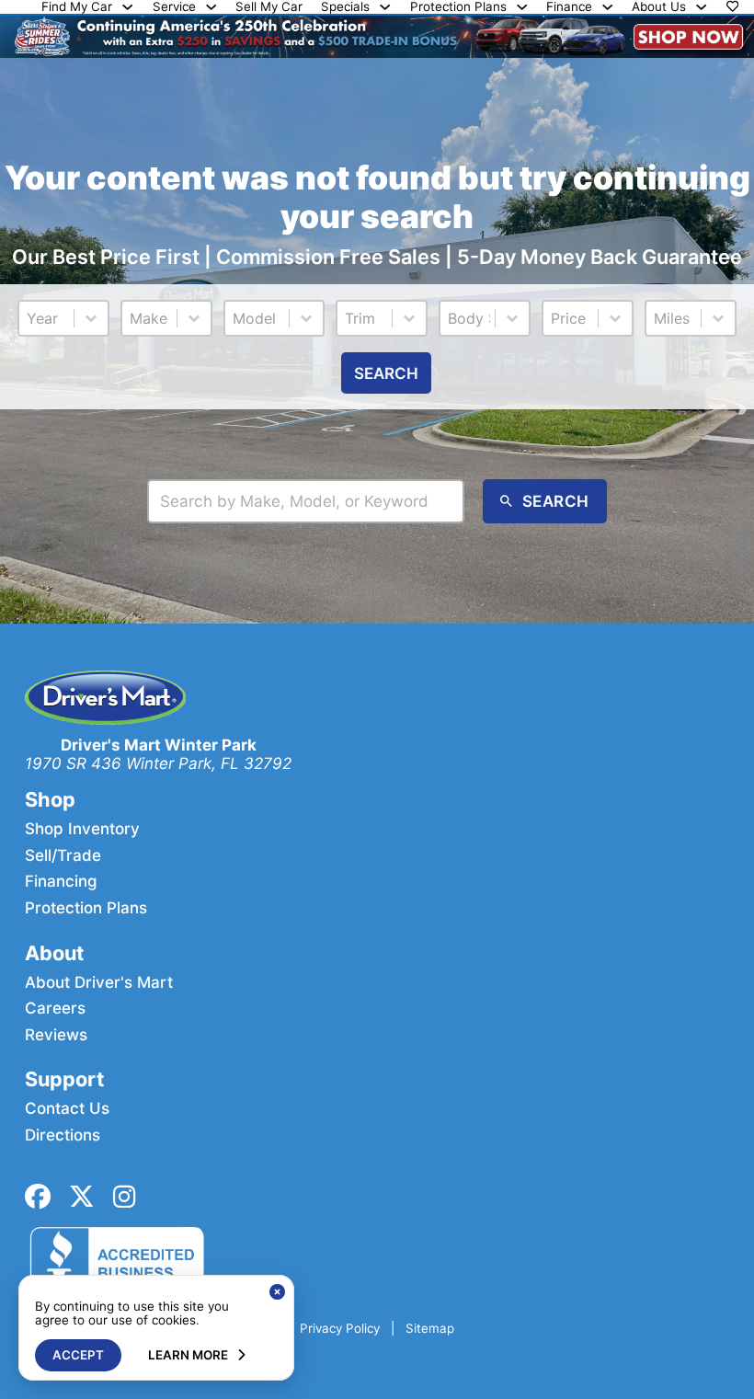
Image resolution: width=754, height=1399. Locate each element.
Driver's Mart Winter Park (159, 744)
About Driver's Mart (99, 982)
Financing (61, 881)
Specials (345, 7)
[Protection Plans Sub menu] (522, 7)
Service (174, 7)
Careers (55, 1008)
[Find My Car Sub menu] (127, 7)
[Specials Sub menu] (385, 7)
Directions (62, 1135)
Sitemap (430, 1329)
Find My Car (76, 7)
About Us (659, 7)
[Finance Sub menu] (607, 7)
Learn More (188, 1354)
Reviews (56, 1035)
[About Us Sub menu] (701, 7)
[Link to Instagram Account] (124, 1197)
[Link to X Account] (82, 1197)
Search (386, 373)
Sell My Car (269, 7)
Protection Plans (458, 7)
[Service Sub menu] (211, 7)
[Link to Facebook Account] (38, 1197)
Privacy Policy (340, 1329)
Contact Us (67, 1108)
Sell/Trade (63, 855)
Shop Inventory (82, 829)
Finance (569, 7)
